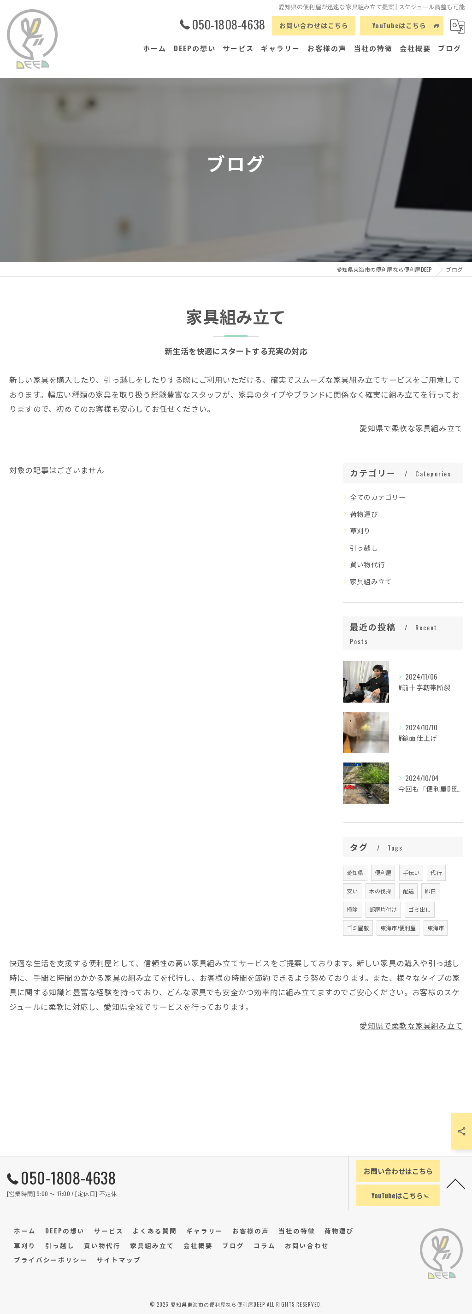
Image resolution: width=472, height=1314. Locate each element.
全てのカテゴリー (378, 497)
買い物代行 (367, 564)
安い (352, 891)
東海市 (435, 928)
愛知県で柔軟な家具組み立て (411, 428)
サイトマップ (119, 1259)
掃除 (352, 909)
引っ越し (364, 547)
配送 (408, 891)
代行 (436, 872)
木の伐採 (380, 891)
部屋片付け (383, 909)
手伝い (411, 872)
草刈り (360, 530)
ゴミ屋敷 (358, 928)
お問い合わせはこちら (313, 25)
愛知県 (355, 872)
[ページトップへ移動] (456, 1183)
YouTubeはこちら (399, 25)
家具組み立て (371, 581)
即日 (430, 891)
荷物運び (364, 514)
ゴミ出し (419, 909)
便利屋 (383, 872)
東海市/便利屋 (398, 928)
